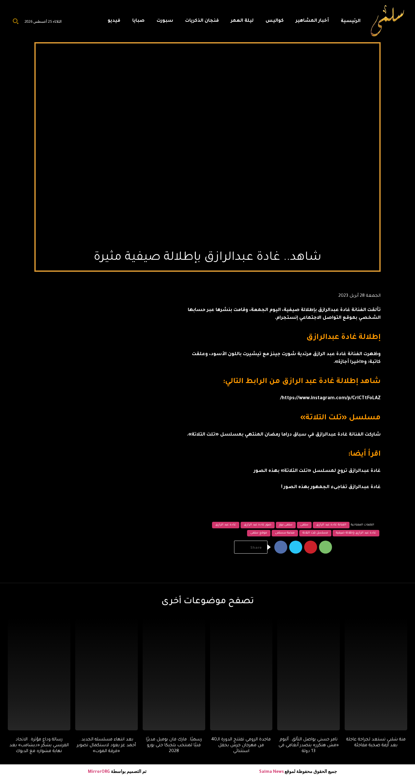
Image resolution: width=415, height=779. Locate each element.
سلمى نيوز (286, 525)
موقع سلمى (258, 533)
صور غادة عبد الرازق (257, 525)
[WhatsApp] (325, 547)
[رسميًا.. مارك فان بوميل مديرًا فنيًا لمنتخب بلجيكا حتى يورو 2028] (174, 674)
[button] (15, 21)
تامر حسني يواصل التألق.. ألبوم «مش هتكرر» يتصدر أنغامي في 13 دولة (309, 745)
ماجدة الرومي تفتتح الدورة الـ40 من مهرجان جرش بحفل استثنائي (241, 745)
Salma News (271, 772)
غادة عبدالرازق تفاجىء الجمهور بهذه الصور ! (331, 487)
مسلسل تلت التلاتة (315, 533)
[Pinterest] (310, 547)
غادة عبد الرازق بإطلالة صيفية (356, 533)
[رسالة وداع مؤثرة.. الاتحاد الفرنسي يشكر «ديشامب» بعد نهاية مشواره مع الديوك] (39, 674)
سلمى (304, 525)
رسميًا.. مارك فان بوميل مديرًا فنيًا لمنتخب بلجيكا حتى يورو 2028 (174, 745)
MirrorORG (99, 772)
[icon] (95, 22)
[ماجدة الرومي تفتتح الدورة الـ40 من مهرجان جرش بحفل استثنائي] (241, 674)
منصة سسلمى (285, 533)
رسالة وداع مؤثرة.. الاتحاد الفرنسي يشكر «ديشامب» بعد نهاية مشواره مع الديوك (39, 745)
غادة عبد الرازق (225, 525)
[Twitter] (295, 547)
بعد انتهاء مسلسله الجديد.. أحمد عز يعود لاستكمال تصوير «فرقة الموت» (106, 745)
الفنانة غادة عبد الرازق (331, 525)
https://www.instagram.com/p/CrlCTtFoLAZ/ (330, 398)
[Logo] (387, 21)
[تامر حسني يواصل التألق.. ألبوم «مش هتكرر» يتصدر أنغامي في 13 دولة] (308, 674)
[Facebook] (280, 547)
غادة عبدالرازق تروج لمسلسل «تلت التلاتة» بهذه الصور (317, 471)
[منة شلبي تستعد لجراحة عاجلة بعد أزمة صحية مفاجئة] (376, 674)
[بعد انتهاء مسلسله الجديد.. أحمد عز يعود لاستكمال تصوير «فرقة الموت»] (106, 674)
